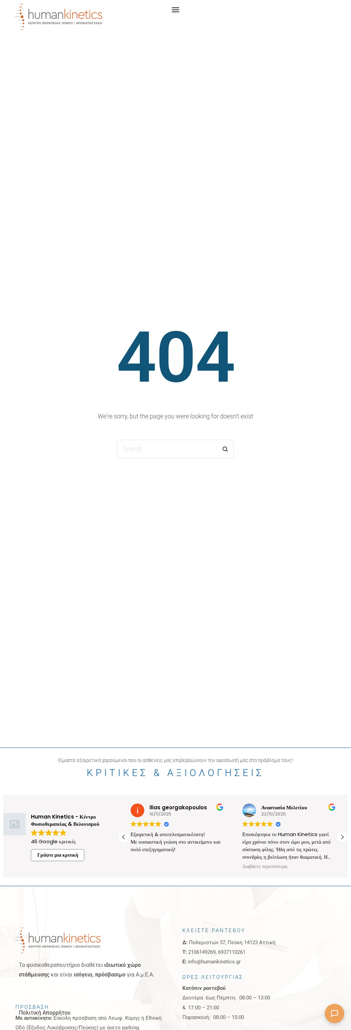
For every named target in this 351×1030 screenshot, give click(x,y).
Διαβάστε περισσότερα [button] (264, 867)
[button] (175, 9)
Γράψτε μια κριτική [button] (57, 855)
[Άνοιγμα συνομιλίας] (334, 1013)
